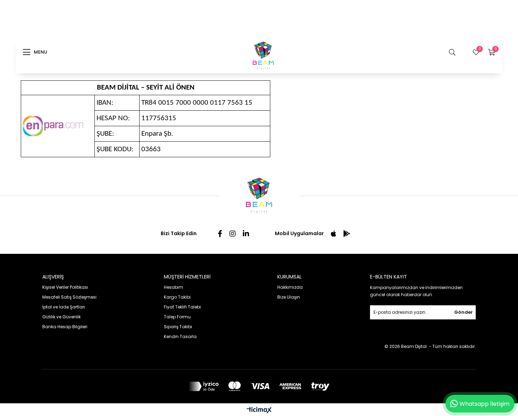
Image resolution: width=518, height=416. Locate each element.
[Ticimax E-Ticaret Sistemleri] (259, 410)
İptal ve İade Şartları (63, 307)
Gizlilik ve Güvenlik (61, 317)
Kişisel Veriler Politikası (65, 287)
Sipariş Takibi (178, 327)
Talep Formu (177, 317)
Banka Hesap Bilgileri (64, 327)
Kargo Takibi (177, 297)
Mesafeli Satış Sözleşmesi (69, 297)
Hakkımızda (290, 287)
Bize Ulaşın (288, 297)
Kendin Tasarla (180, 336)
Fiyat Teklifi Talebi (182, 307)
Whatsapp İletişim (485, 404)
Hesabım (173, 287)
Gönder (463, 312)
